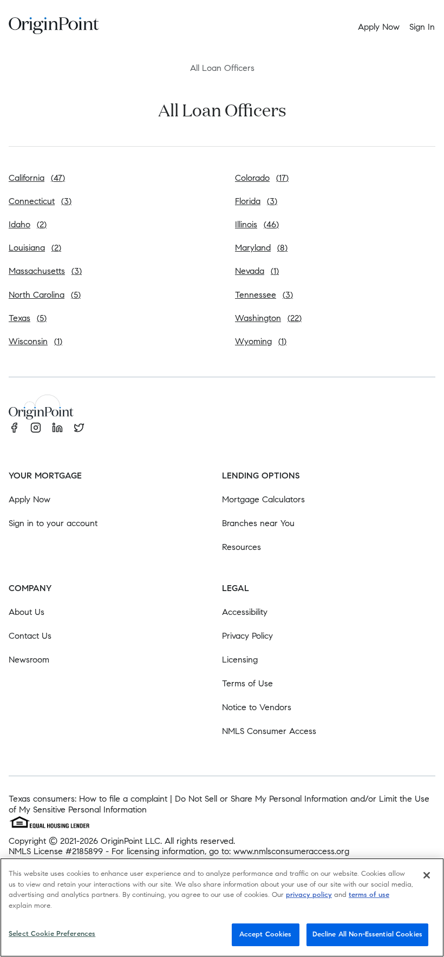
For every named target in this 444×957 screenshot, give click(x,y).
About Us (26, 612)
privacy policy (309, 894)
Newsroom (29, 659)
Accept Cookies (265, 934)
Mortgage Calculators (263, 499)
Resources (241, 547)
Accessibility (244, 612)
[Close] (427, 875)
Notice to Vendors (256, 707)
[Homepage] (54, 27)
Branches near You (258, 523)
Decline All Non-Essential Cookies (367, 934)
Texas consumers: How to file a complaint (88, 799)
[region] (222, 907)
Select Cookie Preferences (52, 933)
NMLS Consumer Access (269, 731)
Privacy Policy (247, 636)
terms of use (369, 894)
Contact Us (30, 636)
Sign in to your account (53, 523)
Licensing (240, 659)
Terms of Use (247, 683)
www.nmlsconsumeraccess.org (291, 851)
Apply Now (29, 499)
